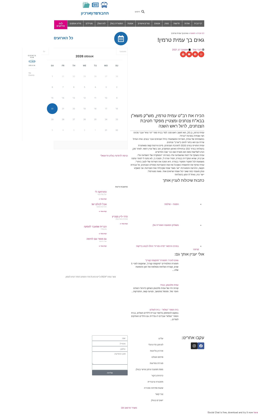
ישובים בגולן (157, 400)
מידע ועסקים (75, 23)
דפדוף (95, 13)
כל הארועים (63, 38)
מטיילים (89, 23)
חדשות (176, 23)
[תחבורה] (104, 4)
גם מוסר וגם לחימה (97, 238)
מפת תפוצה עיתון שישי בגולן (149, 369)
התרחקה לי (101, 191)
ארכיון (86, 13)
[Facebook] (201, 345)
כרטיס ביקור (157, 375)
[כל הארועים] (121, 38)
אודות (187, 23)
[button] (201, 54)
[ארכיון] (86, 4)
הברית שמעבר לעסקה (95, 226)
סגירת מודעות (156, 363)
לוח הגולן (101, 23)
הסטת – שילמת (171, 204)
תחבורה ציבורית (155, 382)
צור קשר (159, 394)
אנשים (157, 23)
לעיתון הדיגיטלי (155, 345)
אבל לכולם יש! (99, 204)
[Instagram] (194, 345)
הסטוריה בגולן (116, 23)
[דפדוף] (95, 4)
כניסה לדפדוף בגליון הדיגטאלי (114, 155)
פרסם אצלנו (157, 357)
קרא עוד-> (103, 199)
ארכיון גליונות (156, 351)
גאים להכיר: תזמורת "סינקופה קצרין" (161, 260)
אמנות (130, 23)
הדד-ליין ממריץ (120, 216)
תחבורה (102, 13)
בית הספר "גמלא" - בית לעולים (164, 309)
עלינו (160, 338)
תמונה (192, 33)
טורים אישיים (144, 23)
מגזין (167, 23)
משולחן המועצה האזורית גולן (165, 225)
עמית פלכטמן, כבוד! (169, 285)
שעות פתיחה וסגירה (153, 388)
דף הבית (198, 23)
